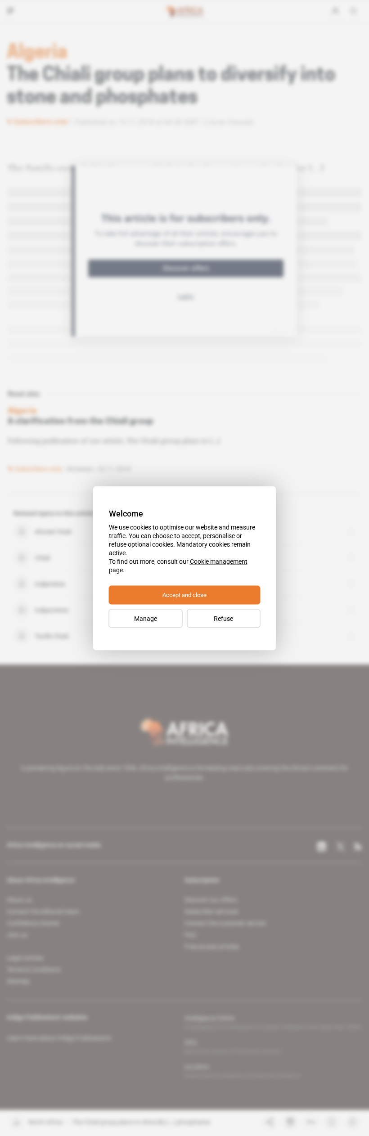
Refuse (223, 618)
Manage (145, 618)
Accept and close (184, 594)
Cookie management (219, 561)
